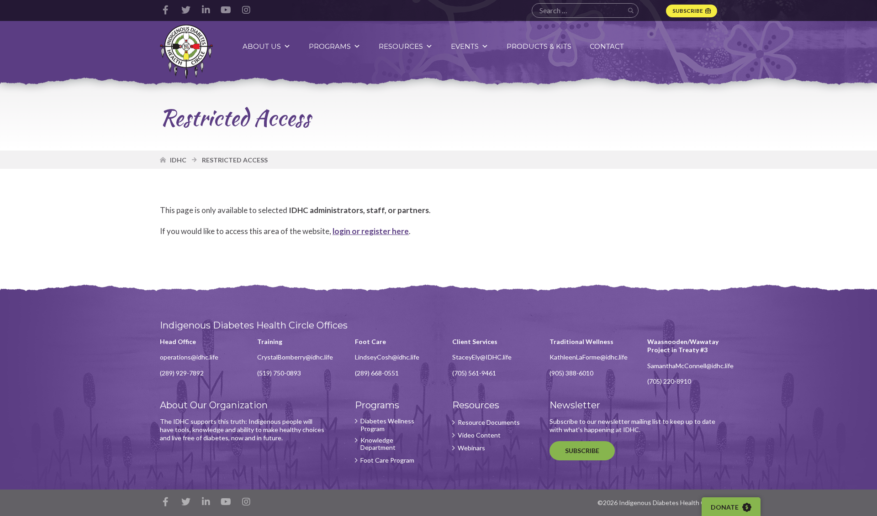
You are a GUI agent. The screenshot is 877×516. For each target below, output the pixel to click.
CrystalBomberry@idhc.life (295, 357)
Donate (725, 507)
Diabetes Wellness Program (387, 425)
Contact (607, 46)
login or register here (371, 231)
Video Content (479, 435)
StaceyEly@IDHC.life (482, 357)
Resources (401, 46)
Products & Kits (539, 46)
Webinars (471, 448)
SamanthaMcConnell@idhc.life (690, 366)
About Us (262, 46)
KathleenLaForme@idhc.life (588, 357)
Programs (330, 46)
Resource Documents (489, 422)
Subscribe (687, 10)
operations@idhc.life (189, 357)
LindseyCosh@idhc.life (387, 357)
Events (465, 46)
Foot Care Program (387, 460)
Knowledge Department (378, 444)
